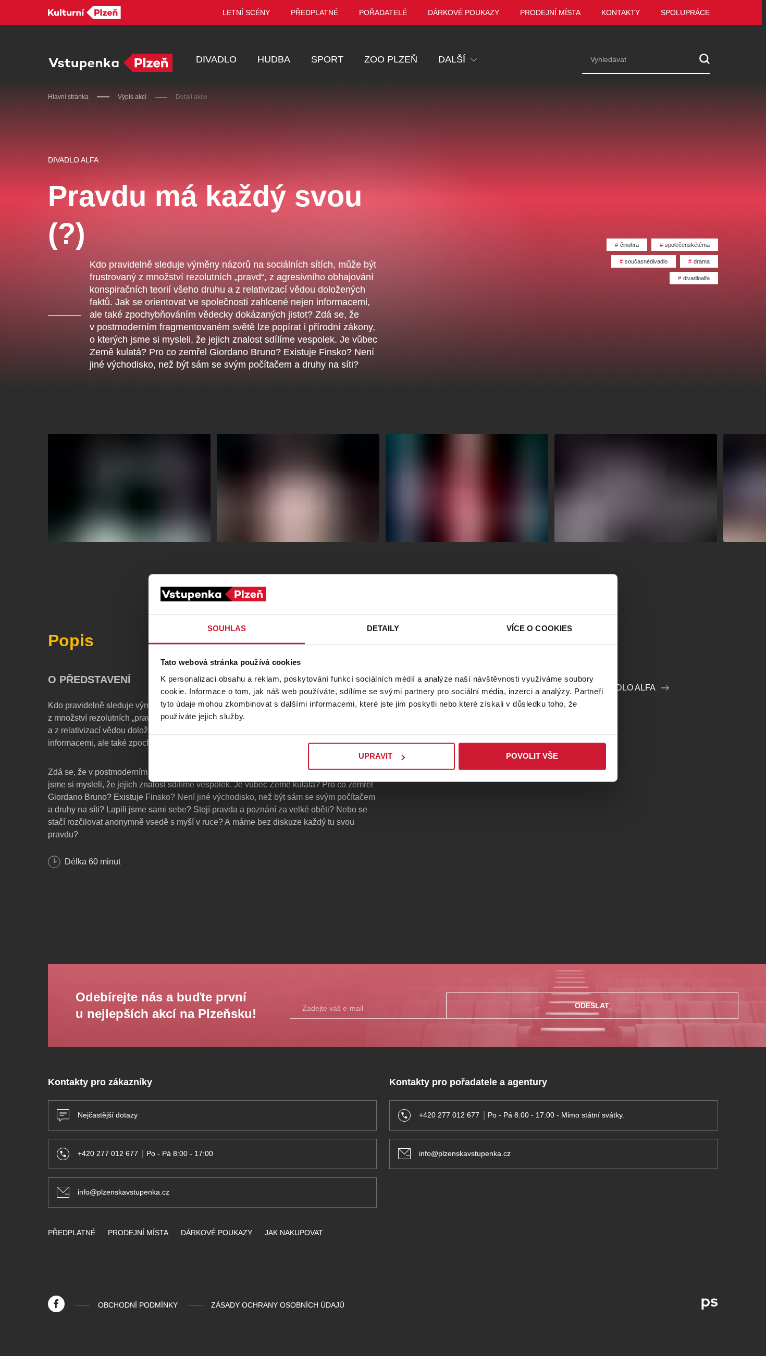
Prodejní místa (550, 12)
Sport (327, 59)
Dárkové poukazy (463, 12)
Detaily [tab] (383, 628)
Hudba (273, 59)
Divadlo (216, 59)
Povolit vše (532, 756)
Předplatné (314, 12)
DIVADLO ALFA (73, 160)
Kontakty (620, 12)
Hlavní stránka (68, 97)
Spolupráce (685, 12)
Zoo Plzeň (390, 59)
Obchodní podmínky (138, 1305)
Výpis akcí (132, 97)
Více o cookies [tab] (539, 628)
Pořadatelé (383, 12)
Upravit (375, 756)
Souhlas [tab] (226, 628)
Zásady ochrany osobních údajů (277, 1305)
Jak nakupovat (294, 1232)
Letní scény (246, 12)
